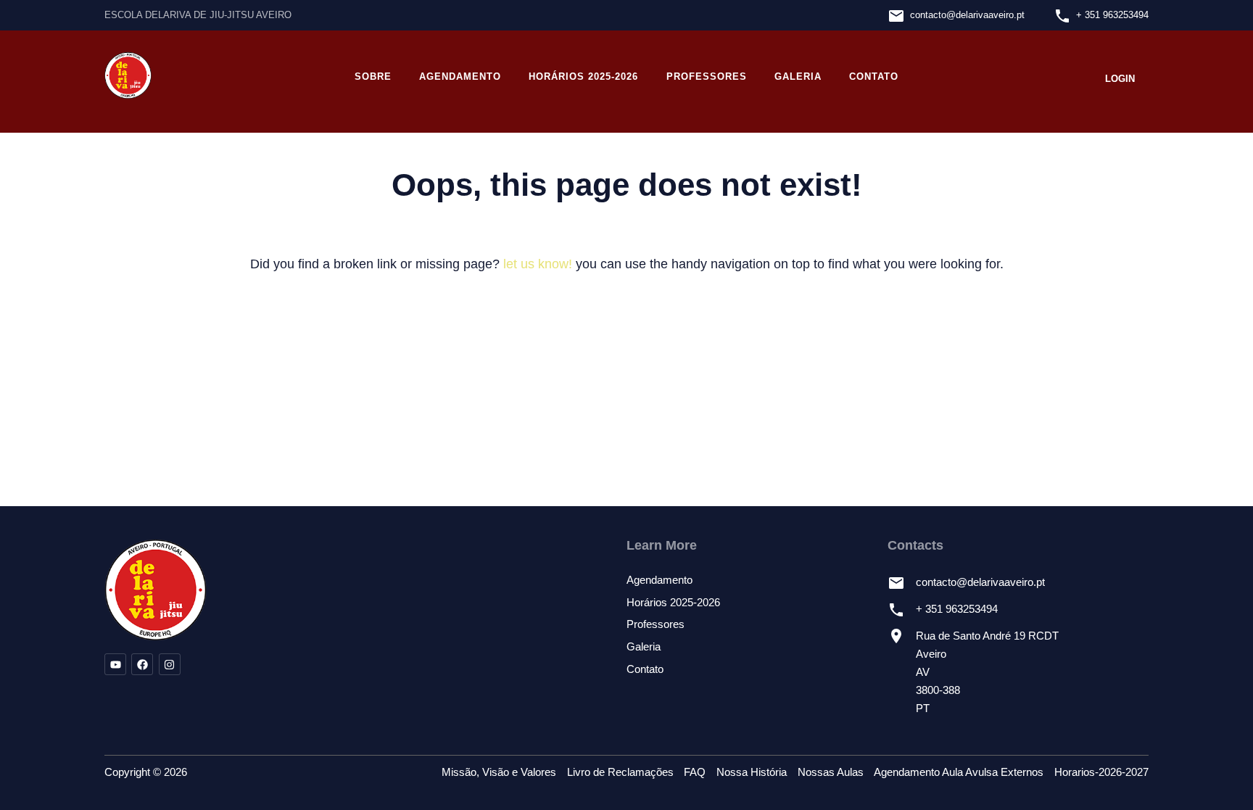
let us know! (537, 264)
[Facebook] (142, 664)
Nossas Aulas (831, 772)
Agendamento (460, 76)
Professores (706, 76)
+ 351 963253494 (1112, 14)
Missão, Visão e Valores (499, 772)
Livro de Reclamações (620, 772)
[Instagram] (170, 664)
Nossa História (751, 772)
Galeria (798, 76)
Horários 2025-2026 (583, 76)
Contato (873, 76)
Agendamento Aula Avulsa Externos (958, 772)
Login (1120, 78)
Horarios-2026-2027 (1101, 772)
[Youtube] (115, 664)
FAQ (695, 772)
